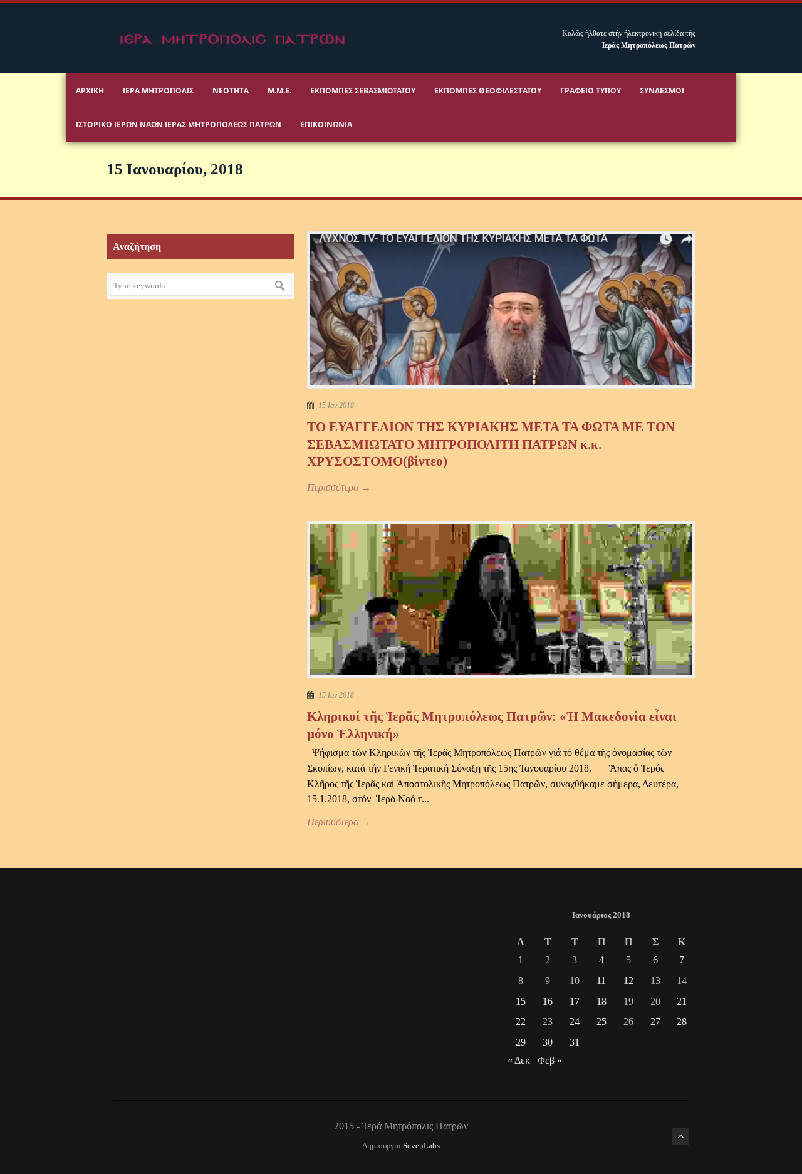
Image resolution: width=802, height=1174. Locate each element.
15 (521, 1001)
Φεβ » (550, 1060)
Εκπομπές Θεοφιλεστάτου (487, 90)
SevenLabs (421, 1145)
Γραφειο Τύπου (590, 90)
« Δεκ (519, 1060)
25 (601, 1021)
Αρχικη (90, 90)
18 (601, 1001)
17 (575, 1001)
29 (521, 1042)
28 (682, 1021)
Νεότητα (230, 90)
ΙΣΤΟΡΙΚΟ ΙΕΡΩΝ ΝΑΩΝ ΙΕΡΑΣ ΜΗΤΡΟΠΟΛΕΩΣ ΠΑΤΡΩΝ (178, 124)
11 (601, 980)
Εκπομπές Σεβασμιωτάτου (362, 90)
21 (682, 1001)
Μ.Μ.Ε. (279, 90)
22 (521, 1021)
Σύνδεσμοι (662, 90)
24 (575, 1021)
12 (628, 980)
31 (575, 1042)
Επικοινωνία (326, 124)
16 (548, 1001)
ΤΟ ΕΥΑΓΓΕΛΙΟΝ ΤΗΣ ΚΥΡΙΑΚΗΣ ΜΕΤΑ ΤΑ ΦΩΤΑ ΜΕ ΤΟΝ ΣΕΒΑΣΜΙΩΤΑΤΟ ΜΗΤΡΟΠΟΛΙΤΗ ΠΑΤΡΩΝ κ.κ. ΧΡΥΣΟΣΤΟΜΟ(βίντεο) (491, 444)
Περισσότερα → (339, 487)
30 (548, 1042)
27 (655, 1021)
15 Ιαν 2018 (336, 405)
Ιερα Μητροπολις (158, 90)
